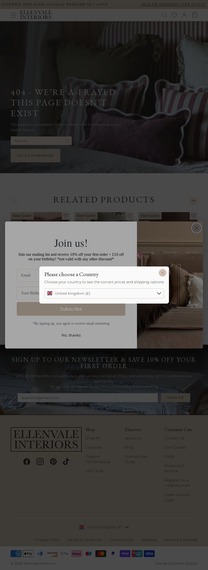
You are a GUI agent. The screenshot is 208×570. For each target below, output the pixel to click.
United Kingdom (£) (72, 293)
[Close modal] (162, 273)
